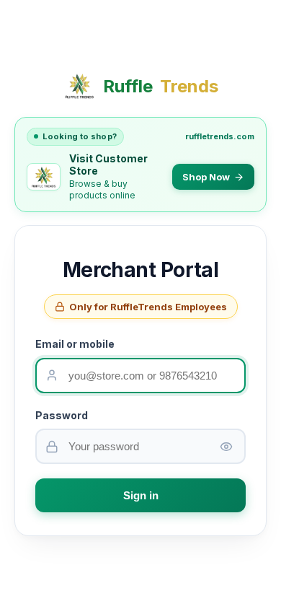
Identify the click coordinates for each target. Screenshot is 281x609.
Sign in (141, 495)
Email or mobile (75, 344)
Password (61, 415)
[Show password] (226, 446)
